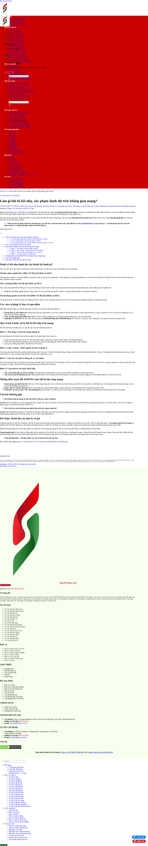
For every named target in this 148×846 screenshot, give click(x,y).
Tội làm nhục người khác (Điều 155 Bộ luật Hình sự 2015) (29, 239)
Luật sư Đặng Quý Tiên (17, 119)
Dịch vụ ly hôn (14, 68)
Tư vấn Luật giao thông (18, 57)
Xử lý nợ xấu (14, 66)
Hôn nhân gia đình (16, 170)
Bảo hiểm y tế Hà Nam (8, 466)
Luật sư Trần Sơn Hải (17, 116)
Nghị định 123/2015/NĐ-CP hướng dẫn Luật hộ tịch (18, 464)
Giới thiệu (8, 17)
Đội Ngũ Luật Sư (10, 110)
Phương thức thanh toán (12, 711)
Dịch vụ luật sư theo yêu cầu (14, 649)
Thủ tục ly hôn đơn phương (19, 85)
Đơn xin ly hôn (9, 685)
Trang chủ (3, 191)
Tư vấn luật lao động (11, 634)
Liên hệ (7, 674)
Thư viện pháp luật (11, 129)
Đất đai (11, 157)
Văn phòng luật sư (10, 695)
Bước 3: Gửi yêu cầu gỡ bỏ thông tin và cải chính (26, 252)
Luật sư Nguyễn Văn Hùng (19, 112)
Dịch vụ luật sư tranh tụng (19, 77)
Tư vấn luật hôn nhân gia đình (14, 627)
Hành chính (13, 162)
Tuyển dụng (8, 676)
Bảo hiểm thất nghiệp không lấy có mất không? (117, 206)
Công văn (12, 138)
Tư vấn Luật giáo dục (17, 49)
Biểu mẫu (7, 155)
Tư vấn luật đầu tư (10, 636)
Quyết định (13, 149)
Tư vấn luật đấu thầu (11, 638)
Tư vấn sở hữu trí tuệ (16, 53)
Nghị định (12, 142)
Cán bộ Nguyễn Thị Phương (19, 127)
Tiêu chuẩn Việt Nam (17, 153)
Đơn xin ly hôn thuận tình (13, 689)
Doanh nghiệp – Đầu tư (17, 172)
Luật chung (13, 134)
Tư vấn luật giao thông (12, 615)
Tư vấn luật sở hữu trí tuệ (13, 630)
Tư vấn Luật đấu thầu (17, 47)
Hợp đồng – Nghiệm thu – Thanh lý (22, 175)
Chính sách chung (10, 707)
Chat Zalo (140, 837)
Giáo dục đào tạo (15, 168)
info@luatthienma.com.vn (18, 723)
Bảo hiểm (12, 159)
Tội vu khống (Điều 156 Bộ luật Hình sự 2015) (26, 241)
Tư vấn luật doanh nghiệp (13, 625)
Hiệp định (12, 140)
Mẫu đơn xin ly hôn (16, 87)
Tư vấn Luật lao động (17, 51)
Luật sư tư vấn (3, 460)
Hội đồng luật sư (10, 671)
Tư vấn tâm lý (9, 693)
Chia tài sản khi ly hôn (17, 94)
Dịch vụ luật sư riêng (17, 72)
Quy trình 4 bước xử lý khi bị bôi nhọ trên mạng (22, 246)
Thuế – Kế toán (14, 164)
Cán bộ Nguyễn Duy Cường (19, 125)
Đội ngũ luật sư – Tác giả (18, 25)
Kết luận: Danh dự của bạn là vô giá (18, 260)
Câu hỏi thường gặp (13, 258)
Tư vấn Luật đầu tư (16, 34)
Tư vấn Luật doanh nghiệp (19, 60)
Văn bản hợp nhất (15, 151)
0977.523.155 (19, 589)
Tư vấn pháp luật (15, 195)
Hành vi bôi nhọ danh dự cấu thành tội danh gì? (22, 237)
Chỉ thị (11, 131)
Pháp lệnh (12, 147)
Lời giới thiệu (9, 669)
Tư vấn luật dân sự (16, 181)
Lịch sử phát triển (10, 673)
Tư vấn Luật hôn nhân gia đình (20, 62)
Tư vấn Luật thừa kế (16, 40)
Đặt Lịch (140, 841)
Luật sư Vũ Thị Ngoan (17, 114)
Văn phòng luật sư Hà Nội (13, 697)
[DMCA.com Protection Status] (11, 749)
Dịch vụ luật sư (14, 70)
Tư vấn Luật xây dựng (17, 55)
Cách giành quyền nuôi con (19, 98)
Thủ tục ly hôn (9, 81)
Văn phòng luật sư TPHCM (14, 699)
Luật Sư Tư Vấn (28, 208)
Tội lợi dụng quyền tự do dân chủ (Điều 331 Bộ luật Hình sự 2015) (32, 243)
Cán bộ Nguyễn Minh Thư (19, 123)
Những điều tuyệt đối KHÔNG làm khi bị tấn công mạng (25, 256)
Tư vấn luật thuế (10, 629)
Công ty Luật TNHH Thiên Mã (71, 752)
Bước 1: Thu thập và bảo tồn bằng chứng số (24, 248)
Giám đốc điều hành (16, 21)
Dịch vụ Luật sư (10, 27)
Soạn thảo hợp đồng (16, 44)
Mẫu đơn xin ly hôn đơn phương (21, 92)
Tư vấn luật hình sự (16, 183)
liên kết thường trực (61, 442)
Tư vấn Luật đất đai (16, 36)
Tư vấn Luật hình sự (16, 42)
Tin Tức (7, 177)
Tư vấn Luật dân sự (16, 38)
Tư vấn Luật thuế (15, 31)
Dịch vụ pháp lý (10, 64)
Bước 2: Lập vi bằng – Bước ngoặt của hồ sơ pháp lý (27, 250)
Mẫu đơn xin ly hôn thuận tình (20, 90)
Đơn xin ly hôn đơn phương (14, 687)
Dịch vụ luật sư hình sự (17, 75)
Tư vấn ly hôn (14, 29)
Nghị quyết (13, 144)
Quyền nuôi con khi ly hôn (19, 96)
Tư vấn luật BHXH (16, 185)
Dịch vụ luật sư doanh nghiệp (20, 79)
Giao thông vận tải (16, 166)
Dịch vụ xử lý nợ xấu (11, 656)
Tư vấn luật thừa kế (11, 640)
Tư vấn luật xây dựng (11, 632)
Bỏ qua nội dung (5, 1)
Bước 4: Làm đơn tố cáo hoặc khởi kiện (23, 254)
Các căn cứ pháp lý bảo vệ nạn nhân (18, 244)
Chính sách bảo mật (11, 709)
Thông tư (12, 136)
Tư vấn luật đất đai (16, 179)
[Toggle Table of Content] (1, 233)
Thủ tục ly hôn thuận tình (18, 83)
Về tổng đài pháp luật (17, 19)
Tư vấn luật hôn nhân (17, 187)
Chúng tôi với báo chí (17, 23)
